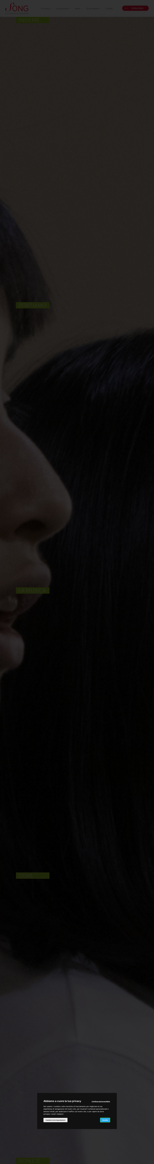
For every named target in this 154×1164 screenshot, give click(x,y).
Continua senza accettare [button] (101, 1101)
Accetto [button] (105, 1120)
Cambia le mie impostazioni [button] (55, 1120)
